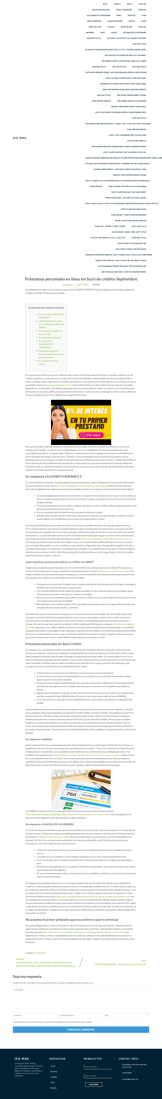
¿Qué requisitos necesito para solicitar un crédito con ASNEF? (51, 324)
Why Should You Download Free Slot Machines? (125, 55)
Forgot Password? (124, 10)
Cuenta (114, 32)
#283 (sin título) (139, 67)
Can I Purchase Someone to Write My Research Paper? (123, 272)
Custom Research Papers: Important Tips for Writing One (122, 266)
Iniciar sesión (126, 27)
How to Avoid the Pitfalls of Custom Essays (127, 186)
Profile (132, 21)
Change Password (114, 21)
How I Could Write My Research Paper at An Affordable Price (120, 112)
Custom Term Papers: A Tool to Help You (108, 238)
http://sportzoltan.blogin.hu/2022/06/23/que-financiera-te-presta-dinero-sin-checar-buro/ (67, 814)
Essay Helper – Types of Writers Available (128, 215)
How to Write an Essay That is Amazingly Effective (124, 152)
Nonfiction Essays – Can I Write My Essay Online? (126, 198)
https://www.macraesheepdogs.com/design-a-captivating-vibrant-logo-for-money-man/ (83, 932)
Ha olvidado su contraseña (98, 15)
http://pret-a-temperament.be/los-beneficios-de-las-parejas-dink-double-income (93, 896)
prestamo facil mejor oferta (59, 385)
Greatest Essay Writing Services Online (129, 175)
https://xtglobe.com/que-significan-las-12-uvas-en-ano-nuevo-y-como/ (87, 755)
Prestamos (41, 953)
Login (143, 15)
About (129, 4)
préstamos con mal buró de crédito (114, 571)
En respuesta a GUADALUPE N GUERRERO (46, 344)
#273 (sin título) (119, 67)
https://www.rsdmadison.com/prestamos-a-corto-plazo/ (81, 485)
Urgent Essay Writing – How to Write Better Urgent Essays (120, 260)
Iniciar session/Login (101, 10)
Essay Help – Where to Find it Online (110, 226)
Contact (117, 4)
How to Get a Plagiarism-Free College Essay (127, 135)
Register (131, 15)
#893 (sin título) (139, 118)
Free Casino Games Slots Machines (131, 101)
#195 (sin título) (139, 44)
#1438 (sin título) (139, 238)
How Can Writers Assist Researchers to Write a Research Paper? (119, 146)
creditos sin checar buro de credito (53, 837)
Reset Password (94, 21)
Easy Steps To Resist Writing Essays (131, 249)
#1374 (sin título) (139, 226)
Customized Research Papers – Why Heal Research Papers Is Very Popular (115, 72)
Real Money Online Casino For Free (131, 95)
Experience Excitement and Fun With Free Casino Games (123, 84)
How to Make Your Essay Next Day (132, 243)
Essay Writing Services (101, 101)
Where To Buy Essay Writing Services (130, 221)
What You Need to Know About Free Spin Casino (126, 78)
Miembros (90, 32)
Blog (105, 4)
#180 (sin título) (94, 38)
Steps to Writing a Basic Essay (133, 209)
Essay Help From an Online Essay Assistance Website (124, 89)
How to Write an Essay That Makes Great (129, 192)
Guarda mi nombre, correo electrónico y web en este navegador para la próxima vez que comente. (52, 1022)
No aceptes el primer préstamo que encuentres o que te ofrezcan (51, 354)
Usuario (111, 27)
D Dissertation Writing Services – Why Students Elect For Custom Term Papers (118, 255)
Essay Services (96, 186)
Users (143, 21)
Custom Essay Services (136, 141)
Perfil (119, 15)
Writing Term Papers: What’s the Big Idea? (128, 107)
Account (142, 4)
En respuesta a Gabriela (50, 337)
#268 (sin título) (99, 67)
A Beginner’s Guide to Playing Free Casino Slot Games (124, 61)
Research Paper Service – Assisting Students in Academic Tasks (120, 169)
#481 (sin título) (104, 95)
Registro (142, 10)
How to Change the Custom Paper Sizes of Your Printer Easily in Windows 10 (117, 181)
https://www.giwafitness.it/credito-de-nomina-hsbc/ (105, 538)
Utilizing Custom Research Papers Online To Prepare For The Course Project (117, 164)
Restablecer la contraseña (134, 32)
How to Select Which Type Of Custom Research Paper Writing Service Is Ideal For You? (122, 203)
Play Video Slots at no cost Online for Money (126, 38)
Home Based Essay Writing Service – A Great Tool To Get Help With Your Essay (118, 124)
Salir (102, 32)
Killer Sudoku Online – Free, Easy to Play (129, 232)
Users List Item (94, 27)
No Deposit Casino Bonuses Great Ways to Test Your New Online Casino (115, 50)
